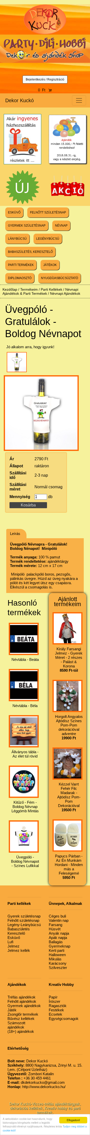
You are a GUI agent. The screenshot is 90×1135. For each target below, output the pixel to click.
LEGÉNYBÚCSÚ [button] (47, 238)
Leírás (15, 533)
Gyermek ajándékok (24, 1006)
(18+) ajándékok (21, 1031)
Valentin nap (58, 920)
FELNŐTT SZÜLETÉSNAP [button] (48, 212)
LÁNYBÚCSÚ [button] (17, 238)
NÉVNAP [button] (61, 225)
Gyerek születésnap (24, 916)
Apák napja (58, 937)
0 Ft (43, 90)
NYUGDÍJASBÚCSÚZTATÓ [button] (59, 278)
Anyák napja (59, 933)
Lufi (10, 942)
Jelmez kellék (19, 950)
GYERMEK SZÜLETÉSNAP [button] (27, 225)
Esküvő (14, 937)
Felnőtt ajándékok (22, 1001)
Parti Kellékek (51, 289)
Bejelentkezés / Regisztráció (45, 79)
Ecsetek (55, 1014)
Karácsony (57, 963)
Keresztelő (16, 933)
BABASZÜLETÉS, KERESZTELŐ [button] (30, 252)
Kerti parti (56, 950)
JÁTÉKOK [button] (50, 265)
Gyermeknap (59, 946)
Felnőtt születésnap (23, 920)
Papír (53, 997)
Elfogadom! (73, 1120)
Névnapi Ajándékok (65, 293)
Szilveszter (58, 967)
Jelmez (14, 946)
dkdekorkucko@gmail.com (36, 1082)
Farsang (55, 925)
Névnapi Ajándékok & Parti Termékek (40, 291)
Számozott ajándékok (16, 1025)
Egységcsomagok (63, 1018)
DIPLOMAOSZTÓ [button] (20, 278)
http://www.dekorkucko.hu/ (37, 1087)
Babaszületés (19, 929)
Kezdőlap (9, 289)
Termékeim (29, 289)
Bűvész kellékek (21, 1018)
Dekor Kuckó (19, 100)
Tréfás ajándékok (22, 997)
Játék (12, 1010)
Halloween (57, 955)
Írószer (54, 1001)
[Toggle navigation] (79, 100)
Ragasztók (57, 1006)
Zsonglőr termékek (23, 1014)
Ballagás (56, 942)
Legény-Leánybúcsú (24, 925)
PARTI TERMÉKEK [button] (21, 265)
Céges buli (57, 916)
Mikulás (55, 959)
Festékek (56, 1010)
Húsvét (54, 929)
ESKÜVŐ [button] (14, 212)
